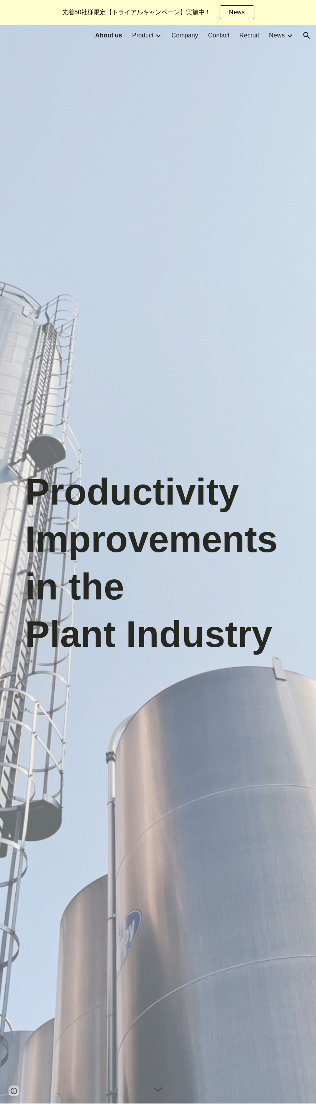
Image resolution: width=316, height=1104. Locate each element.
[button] (307, 35)
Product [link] (142, 35)
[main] (158, 564)
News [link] (277, 35)
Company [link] (184, 35)
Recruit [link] (249, 35)
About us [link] (108, 35)
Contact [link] (218, 35)
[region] (158, 12)
